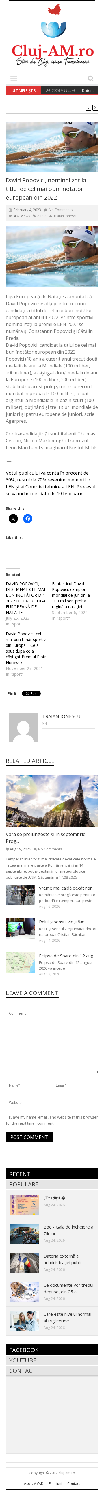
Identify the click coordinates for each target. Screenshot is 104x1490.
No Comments (61, 209)
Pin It (12, 693)
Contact (22, 1371)
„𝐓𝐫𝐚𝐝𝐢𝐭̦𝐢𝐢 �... (56, 1198)
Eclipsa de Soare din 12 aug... (67, 955)
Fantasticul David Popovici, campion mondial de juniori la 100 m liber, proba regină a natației (71, 595)
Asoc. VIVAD (34, 1483)
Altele (42, 215)
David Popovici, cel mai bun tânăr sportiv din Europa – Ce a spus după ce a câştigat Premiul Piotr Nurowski (26, 648)
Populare (23, 1184)
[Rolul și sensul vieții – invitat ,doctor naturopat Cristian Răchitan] (24, 928)
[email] (44, 723)
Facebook (23, 1350)
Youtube (22, 1360)
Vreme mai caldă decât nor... (66, 888)
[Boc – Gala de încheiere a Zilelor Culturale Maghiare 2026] (29, 1233)
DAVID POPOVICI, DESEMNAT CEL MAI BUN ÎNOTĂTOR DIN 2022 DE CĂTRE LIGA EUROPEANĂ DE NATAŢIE (26, 598)
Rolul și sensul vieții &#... (62, 921)
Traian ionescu (65, 215)
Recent (20, 1174)
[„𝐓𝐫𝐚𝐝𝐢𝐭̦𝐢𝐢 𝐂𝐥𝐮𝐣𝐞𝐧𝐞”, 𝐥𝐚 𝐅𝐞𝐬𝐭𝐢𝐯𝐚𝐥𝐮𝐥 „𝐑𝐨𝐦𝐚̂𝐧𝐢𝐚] (29, 1204)
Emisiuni (55, 1483)
